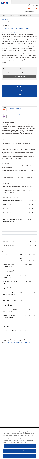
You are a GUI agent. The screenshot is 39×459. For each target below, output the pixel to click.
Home (3, 15)
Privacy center (19, 446)
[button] (36, 10)
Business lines (14, 1)
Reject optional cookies (19, 451)
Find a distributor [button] (19, 95)
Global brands (23, 1)
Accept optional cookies (19, 456)
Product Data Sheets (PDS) (22, 29)
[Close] (36, 430)
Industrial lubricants (22, 15)
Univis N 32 (32, 15)
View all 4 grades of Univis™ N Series (10, 32)
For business (12, 15)
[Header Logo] (5, 2)
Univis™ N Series (5, 19)
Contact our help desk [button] (19, 87)
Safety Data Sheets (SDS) (8, 29)
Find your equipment (19, 76)
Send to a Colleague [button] (20, 91)
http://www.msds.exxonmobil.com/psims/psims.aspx (16, 342)
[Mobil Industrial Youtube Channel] (29, 5)
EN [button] (36, 5)
